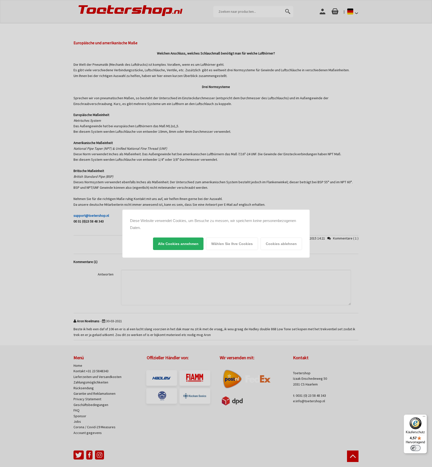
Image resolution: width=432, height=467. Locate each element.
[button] (178, 244)
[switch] (415, 448)
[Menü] (424, 417)
